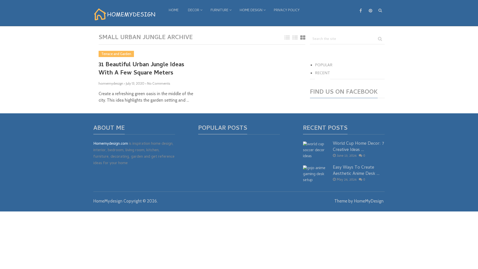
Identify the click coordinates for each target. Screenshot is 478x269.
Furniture (219, 10)
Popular (323, 65)
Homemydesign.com (110, 144)
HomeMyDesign (369, 201)
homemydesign (111, 83)
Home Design (251, 10)
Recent (322, 73)
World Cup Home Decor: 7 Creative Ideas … (358, 147)
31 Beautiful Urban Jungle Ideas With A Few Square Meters (141, 69)
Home (174, 10)
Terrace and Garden (116, 54)
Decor (193, 10)
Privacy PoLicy (286, 10)
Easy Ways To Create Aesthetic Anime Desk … (356, 171)
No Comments (158, 83)
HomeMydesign (107, 201)
